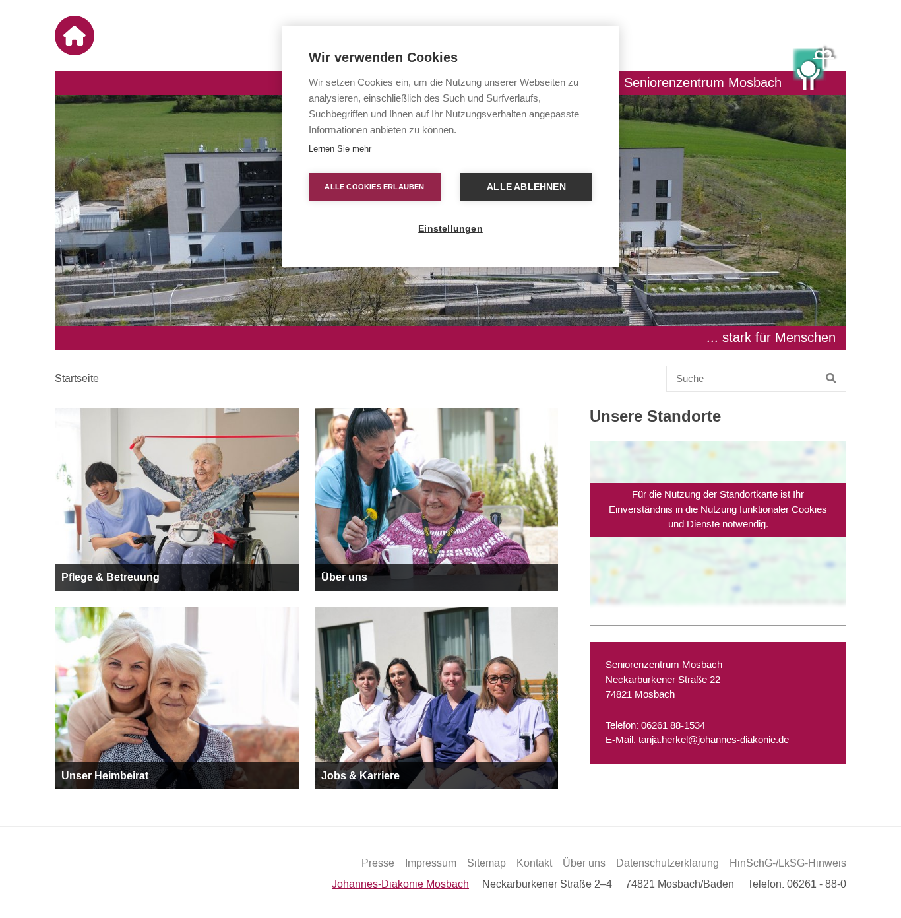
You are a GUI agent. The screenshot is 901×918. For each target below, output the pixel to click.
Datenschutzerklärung (667, 863)
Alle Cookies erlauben (374, 187)
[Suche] (831, 379)
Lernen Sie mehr (340, 149)
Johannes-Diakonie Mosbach (400, 884)
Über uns (584, 863)
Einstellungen (450, 229)
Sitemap (486, 863)
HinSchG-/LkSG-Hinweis (788, 863)
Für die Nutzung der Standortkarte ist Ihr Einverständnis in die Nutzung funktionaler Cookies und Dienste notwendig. (718, 509)
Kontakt (534, 863)
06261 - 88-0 (816, 884)
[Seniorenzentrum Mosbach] (815, 67)
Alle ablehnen (526, 187)
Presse (377, 863)
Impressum (430, 863)
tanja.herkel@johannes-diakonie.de (713, 740)
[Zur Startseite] (74, 35)
